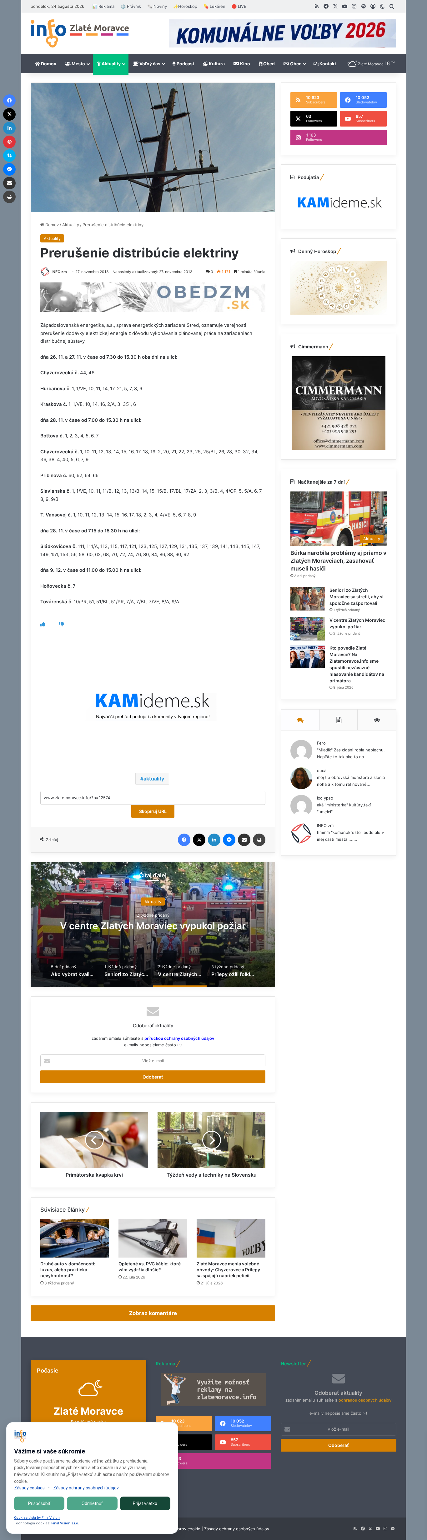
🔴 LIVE (239, 6)
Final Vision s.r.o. (65, 1523)
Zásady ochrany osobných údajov (236, 1528)
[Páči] (42, 624)
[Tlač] (259, 840)
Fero (321, 742)
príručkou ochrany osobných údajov (178, 1038)
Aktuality (111, 63)
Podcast (185, 63)
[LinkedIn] (214, 840)
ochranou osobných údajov (365, 1400)
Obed (268, 63)
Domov (48, 63)
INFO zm (59, 271)
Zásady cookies (29, 1487)
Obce (295, 63)
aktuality (153, 778)
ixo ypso (325, 797)
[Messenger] (229, 840)
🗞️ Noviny (157, 6)
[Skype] (9, 155)
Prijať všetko (145, 1503)
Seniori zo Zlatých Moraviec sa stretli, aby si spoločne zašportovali (356, 596)
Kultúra (216, 63)
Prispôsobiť (39, 1503)
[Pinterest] (9, 142)
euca (321, 770)
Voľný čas (149, 63)
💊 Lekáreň (214, 6)
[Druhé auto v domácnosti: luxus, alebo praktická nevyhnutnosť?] (74, 1238)
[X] (199, 840)
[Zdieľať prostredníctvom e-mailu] (244, 840)
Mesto (78, 63)
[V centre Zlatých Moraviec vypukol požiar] (307, 628)
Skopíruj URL (153, 811)
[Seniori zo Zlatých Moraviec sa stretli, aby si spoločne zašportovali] (307, 599)
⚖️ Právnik (131, 6)
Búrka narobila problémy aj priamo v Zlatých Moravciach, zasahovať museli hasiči (338, 561)
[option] (153, 924)
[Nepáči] (61, 624)
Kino (244, 63)
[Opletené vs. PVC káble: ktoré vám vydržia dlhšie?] (152, 1238)
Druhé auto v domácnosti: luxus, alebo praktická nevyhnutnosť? (67, 1269)
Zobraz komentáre (153, 1313)
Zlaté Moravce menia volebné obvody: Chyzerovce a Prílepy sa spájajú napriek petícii (228, 1269)
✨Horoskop (185, 6)
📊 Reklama (103, 6)
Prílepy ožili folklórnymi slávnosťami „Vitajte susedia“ (152, 925)
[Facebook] (184, 840)
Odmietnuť (92, 1503)
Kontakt (327, 63)
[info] (80, 33)
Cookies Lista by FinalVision (37, 1518)
